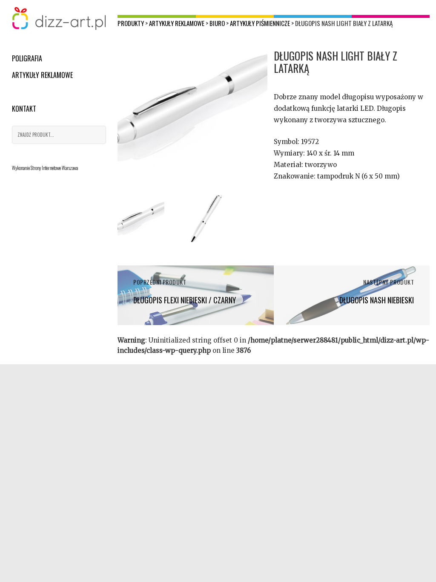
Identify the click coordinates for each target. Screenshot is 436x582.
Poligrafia (27, 58)
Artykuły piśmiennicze (260, 23)
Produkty (131, 23)
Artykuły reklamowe (42, 75)
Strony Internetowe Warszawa (54, 167)
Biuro (217, 23)
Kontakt (24, 109)
